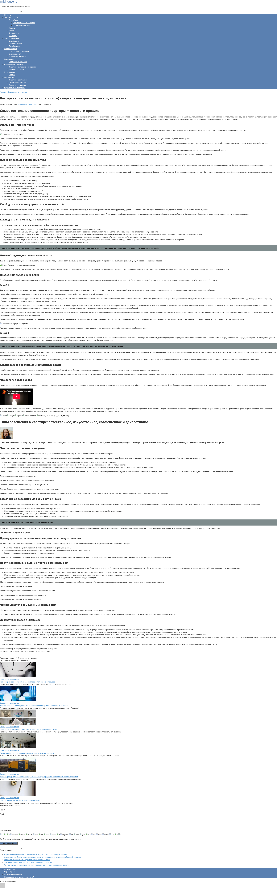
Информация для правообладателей (19, 877)
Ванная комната (10, 49)
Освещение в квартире (13, 64)
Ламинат (12, 28)
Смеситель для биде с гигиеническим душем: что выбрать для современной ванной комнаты (42, 857)
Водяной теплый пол (21, 25)
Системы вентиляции (17, 82)
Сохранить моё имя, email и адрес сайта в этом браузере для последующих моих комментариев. (42, 839)
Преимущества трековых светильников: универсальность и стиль (27, 753)
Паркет (11, 31)
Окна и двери (9, 72)
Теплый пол (13, 20)
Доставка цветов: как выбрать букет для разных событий (28, 862)
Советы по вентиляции (18, 80)
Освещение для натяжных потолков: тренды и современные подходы (28, 729)
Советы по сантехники (18, 62)
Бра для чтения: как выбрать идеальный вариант (20, 800)
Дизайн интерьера (11, 38)
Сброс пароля (9, 872)
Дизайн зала (14, 41)
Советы (12, 75)
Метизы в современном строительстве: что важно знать (27, 860)
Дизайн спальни (15, 44)
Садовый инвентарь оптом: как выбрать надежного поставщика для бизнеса (35, 855)
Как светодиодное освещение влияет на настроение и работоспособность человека (34, 706)
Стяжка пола (14, 33)
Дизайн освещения (16, 69)
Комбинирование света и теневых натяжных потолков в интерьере (27, 682)
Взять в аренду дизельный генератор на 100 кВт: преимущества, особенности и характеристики (39, 777)
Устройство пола (11, 18)
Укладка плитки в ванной (19, 51)
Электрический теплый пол (24, 23)
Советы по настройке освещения (22, 67)
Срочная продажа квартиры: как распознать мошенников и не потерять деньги (36, 865)
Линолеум (13, 36)
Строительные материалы (14, 88)
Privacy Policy (9, 869)
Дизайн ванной (15, 54)
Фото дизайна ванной (17, 56)
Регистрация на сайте (13, 874)
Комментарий (5, 830)
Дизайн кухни (14, 46)
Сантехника (9, 59)
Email (2, 814)
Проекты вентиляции (17, 85)
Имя (2, 810)
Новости (7, 15)
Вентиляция (9, 77)
